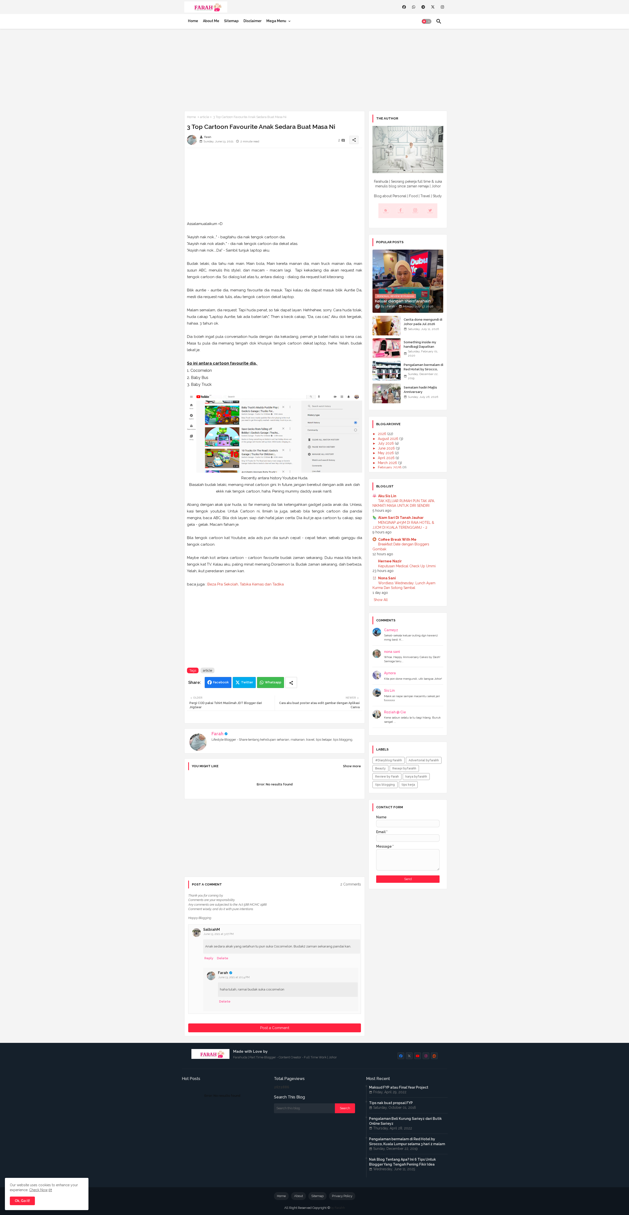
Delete (222, 958)
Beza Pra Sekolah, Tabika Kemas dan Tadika (245, 584)
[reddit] (434, 1055)
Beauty (380, 768)
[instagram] (442, 7)
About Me (211, 21)
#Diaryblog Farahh (388, 760)
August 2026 (388, 439)
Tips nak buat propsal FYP (391, 1103)
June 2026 (387, 448)
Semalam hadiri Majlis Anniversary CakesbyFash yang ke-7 (422, 392)
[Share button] (291, 682)
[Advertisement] (314, 68)
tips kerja (408, 784)
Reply (208, 958)
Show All (381, 600)
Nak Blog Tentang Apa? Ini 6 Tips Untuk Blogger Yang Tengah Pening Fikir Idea (402, 1161)
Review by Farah (387, 776)
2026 (382, 434)
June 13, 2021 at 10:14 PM (234, 977)
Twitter (247, 682)
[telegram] (423, 7)
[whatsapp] (414, 7)
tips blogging (385, 784)
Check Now (38, 1190)
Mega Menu (276, 21)
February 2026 (390, 467)
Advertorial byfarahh (424, 760)
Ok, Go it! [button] (22, 1201)
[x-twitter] (433, 7)
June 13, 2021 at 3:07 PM (218, 934)
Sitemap (231, 21)
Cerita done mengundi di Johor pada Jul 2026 (423, 322)
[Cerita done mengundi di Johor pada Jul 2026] (386, 325)
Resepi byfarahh (404, 768)
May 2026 (386, 453)
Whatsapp (273, 682)
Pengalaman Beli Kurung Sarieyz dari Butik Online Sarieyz (405, 1121)
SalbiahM (211, 929)
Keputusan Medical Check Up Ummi (407, 566)
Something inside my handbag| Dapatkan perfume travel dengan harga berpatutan (422, 349)
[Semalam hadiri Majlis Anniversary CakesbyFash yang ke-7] (386, 393)
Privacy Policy (342, 1196)
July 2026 (386, 443)
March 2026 (388, 463)
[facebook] (404, 7)
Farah (217, 733)
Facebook (221, 682)
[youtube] (417, 1055)
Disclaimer (252, 21)
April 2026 (387, 458)
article (204, 117)
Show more (352, 766)
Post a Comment (274, 1028)
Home (193, 21)
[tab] (193, 21)
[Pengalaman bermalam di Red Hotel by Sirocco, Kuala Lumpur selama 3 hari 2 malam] (386, 371)
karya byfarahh (416, 776)
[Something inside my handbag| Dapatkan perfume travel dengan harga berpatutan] (386, 348)
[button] (426, 21)
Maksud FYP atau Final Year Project (398, 1087)
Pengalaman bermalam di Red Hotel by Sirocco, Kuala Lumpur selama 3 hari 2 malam (423, 371)
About (298, 1196)
